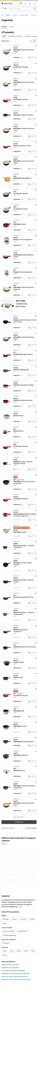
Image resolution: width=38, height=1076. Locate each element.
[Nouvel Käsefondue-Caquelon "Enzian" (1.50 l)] (19, 582)
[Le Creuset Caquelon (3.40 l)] (19, 68)
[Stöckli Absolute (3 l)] (19, 771)
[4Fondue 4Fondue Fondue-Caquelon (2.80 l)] (19, 564)
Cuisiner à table (24, 15)
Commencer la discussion (20, 849)
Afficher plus (19, 822)
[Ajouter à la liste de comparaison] (29, 57)
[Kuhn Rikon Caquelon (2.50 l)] (19, 756)
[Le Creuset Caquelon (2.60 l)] (19, 100)
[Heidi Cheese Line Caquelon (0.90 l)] (19, 355)
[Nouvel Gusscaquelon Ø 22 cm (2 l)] (19, 598)
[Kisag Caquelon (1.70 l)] (19, 663)
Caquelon (16, 45)
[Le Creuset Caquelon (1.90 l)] (19, 194)
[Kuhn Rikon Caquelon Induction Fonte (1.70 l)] (19, 163)
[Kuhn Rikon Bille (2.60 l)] (19, 712)
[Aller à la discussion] (19, 860)
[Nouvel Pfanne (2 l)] (19, 416)
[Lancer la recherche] (11, 8)
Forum (3, 844)
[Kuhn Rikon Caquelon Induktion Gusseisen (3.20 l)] (19, 289)
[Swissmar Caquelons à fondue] (19, 115)
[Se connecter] (25, 3)
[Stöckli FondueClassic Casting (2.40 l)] (19, 386)
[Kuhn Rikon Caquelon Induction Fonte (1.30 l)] (19, 339)
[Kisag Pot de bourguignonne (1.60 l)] (19, 240)
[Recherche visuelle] (34, 8)
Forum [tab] (11, 27)
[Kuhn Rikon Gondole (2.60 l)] (19, 727)
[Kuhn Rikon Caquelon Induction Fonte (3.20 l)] (19, 51)
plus (20, 897)
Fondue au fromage (31, 36)
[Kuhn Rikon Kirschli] (19, 531)
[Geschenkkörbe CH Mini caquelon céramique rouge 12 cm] (19, 515)
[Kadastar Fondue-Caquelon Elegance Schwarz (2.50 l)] (19, 463)
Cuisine (15, 15)
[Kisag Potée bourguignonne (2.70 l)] (19, 273)
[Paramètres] (20, 3)
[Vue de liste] (35, 40)
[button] (36, 46)
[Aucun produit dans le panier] (34, 3)
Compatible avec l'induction (16, 36)
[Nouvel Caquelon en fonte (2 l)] (19, 146)
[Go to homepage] (7, 3)
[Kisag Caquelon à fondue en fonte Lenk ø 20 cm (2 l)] (19, 322)
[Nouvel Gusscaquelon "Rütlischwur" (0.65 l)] (19, 631)
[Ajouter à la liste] (32, 57)
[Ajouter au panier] (35, 57)
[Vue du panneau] (31, 40)
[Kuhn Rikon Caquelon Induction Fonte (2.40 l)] (19, 84)
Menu (5, 8)
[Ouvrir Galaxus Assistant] (29, 3)
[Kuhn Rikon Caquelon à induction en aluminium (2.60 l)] (19, 482)
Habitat (8, 15)
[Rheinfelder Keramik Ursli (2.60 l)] (19, 179)
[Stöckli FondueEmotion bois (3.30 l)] (19, 401)
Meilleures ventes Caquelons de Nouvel (14, 967)
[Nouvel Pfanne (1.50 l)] (19, 432)
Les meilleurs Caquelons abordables (13, 961)
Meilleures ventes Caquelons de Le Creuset (16, 970)
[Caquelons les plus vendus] (19, 306)
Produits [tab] (4, 27)
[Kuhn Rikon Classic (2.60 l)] (19, 225)
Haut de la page (31, 828)
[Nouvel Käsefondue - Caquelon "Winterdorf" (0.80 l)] (19, 547)
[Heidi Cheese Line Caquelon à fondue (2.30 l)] (19, 256)
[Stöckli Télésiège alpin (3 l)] (19, 370)
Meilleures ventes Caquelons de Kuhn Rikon (15, 964)
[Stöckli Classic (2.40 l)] (19, 678)
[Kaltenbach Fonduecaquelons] (19, 742)
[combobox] (3, 36)
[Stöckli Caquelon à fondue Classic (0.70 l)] (19, 648)
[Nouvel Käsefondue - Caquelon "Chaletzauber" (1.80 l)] (19, 614)
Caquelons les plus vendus (9, 955)
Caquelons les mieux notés (10, 958)
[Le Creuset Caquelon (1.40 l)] (19, 447)
